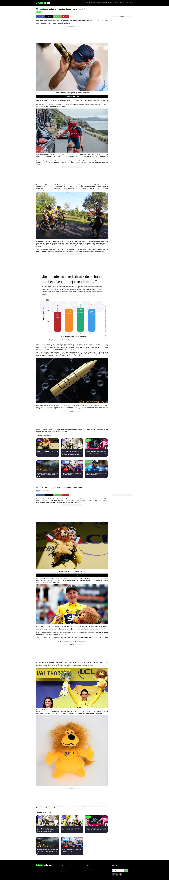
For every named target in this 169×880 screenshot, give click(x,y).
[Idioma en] (124, 3)
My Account (128, 2)
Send (126, 870)
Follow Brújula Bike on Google (72, 96)
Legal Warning (89, 867)
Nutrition (39, 12)
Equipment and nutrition (108, 2)
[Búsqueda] (132, 3)
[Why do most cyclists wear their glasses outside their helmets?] (72, 470)
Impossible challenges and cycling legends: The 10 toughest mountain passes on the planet (47, 474)
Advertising (72, 26)
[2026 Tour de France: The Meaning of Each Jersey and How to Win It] (72, 825)
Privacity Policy (89, 869)
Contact (62, 870)
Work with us (63, 871)
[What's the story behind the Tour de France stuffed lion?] (47, 448)
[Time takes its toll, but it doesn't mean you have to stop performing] (96, 470)
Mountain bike (86, 2)
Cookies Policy (89, 868)
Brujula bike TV (118, 2)
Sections (63, 867)
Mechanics (98, 2)
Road (38, 490)
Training (93, 2)
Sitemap (63, 868)
